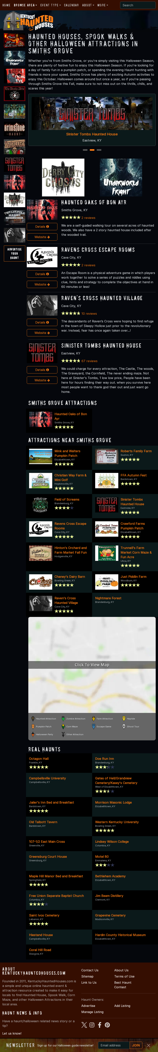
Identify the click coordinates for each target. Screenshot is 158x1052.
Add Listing (122, 1006)
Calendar (71, 5)
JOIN (136, 1045)
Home (6, 5)
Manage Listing (92, 1012)
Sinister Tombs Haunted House (92, 134)
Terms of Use (124, 976)
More (101, 5)
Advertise (88, 1006)
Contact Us (89, 970)
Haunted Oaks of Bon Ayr (94, 202)
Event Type (49, 5)
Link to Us (89, 982)
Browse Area (24, 5)
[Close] (148, 1045)
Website (40, 237)
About (87, 5)
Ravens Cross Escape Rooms (98, 249)
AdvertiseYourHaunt (15, 253)
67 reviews (89, 361)
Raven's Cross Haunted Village (102, 298)
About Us (121, 970)
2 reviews (88, 218)
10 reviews (89, 313)
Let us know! (11, 1033)
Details (40, 226)
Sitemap (87, 976)
